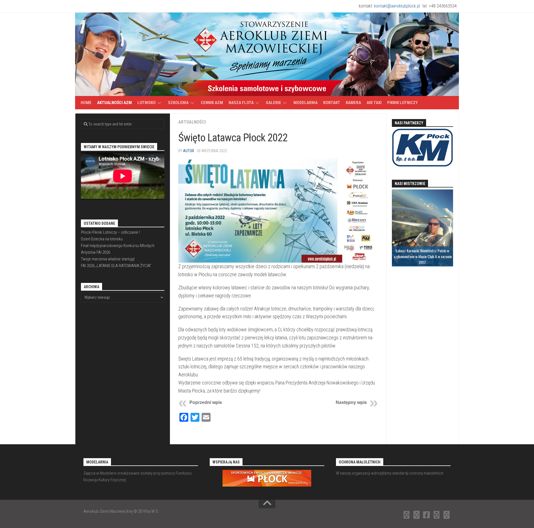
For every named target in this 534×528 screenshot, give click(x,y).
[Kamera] (437, 515)
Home (86, 102)
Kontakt (331, 102)
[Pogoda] (447, 515)
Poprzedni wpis (205, 402)
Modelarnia (305, 102)
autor (188, 151)
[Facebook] (427, 515)
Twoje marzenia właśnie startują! (108, 258)
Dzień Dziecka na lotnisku (102, 238)
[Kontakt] (417, 515)
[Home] (407, 515)
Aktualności (192, 122)
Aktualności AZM (114, 102)
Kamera (353, 102)
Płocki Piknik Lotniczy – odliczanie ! (110, 232)
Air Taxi (374, 102)
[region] (422, 228)
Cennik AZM (212, 102)
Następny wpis (351, 402)
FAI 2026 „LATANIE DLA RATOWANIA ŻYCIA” (116, 265)
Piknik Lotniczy (402, 102)
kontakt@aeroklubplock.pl (397, 6)
